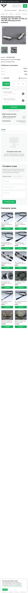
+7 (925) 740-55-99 (16, 5)
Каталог (11, 14)
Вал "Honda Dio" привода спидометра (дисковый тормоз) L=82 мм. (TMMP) (6, 224)
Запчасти (18, 14)
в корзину (7, 228)
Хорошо (5, 589)
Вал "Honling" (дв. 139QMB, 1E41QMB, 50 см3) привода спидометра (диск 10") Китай (20, 243)
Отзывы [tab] (3, 129)
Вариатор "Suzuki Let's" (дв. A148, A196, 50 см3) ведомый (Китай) (7, 322)
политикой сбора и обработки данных (12, 586)
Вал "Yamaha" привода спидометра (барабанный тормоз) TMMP (20, 302)
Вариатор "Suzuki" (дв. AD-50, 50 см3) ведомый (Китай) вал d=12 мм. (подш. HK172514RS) (20, 322)
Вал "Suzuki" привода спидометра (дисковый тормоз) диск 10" (6, 302)
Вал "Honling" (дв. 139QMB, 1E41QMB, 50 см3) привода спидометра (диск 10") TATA (7, 243)
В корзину (14, 107)
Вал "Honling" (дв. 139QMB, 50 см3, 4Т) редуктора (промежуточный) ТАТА (7, 282)
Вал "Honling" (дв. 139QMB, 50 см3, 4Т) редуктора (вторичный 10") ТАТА (7, 263)
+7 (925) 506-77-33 (16, 6)
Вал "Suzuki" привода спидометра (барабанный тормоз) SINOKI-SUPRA (20, 282)
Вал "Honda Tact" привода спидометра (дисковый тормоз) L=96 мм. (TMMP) (20, 224)
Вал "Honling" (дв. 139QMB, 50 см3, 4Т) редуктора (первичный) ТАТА (20, 263)
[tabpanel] (14, 169)
